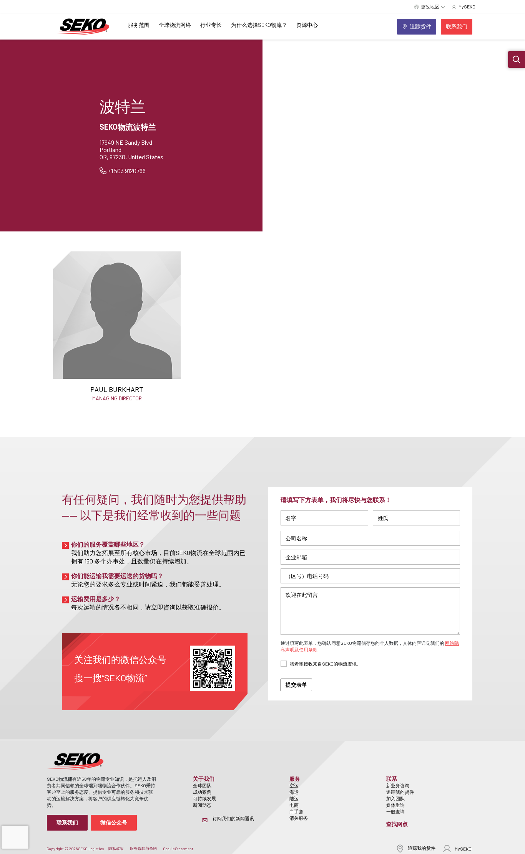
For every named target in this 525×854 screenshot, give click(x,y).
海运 (294, 792)
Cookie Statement (178, 848)
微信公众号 (113, 822)
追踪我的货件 (400, 792)
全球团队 (202, 785)
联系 (391, 778)
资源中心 (307, 24)
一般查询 (395, 811)
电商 (294, 805)
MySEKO (463, 848)
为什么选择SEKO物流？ (259, 24)
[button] (516, 59)
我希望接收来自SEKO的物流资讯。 (325, 663)
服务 (294, 778)
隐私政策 (116, 848)
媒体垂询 (395, 805)
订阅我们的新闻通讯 (233, 818)
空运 (294, 785)
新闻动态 (202, 805)
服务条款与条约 (143, 848)
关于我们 (203, 778)
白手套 (296, 811)
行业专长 (211, 24)
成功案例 (202, 792)
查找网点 (397, 824)
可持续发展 (204, 798)
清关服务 (298, 818)
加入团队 (395, 798)
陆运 (294, 798)
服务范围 (139, 24)
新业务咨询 (397, 785)
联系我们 (67, 822)
